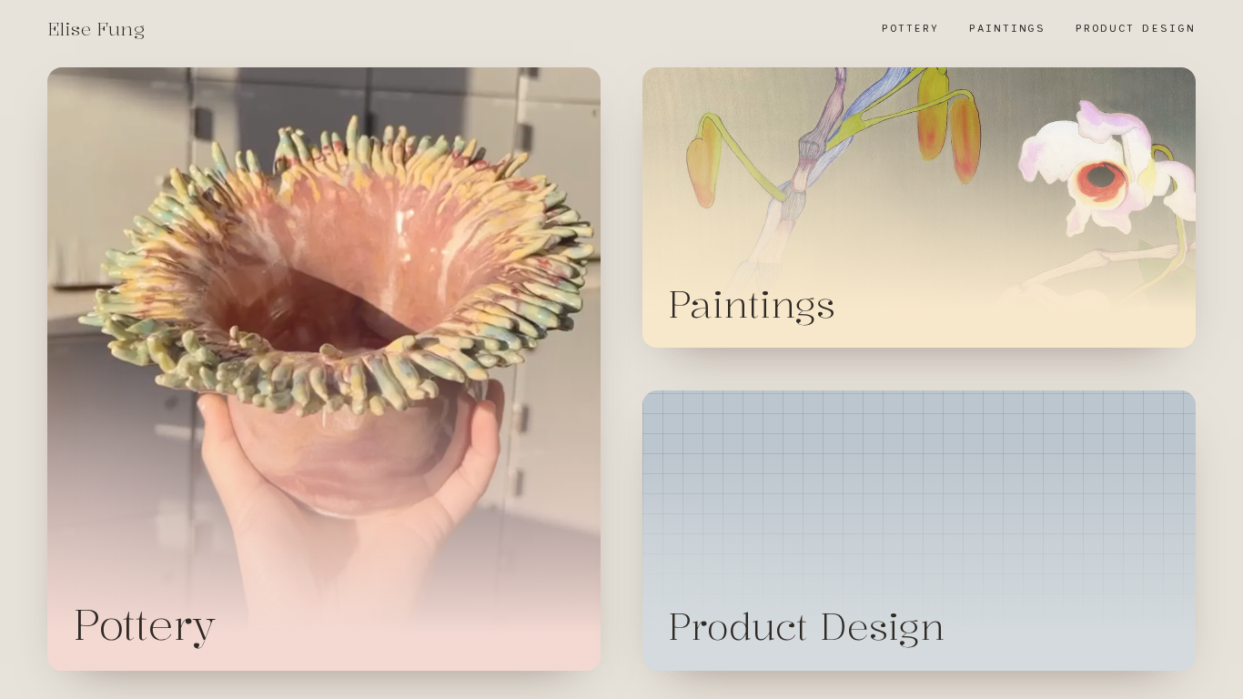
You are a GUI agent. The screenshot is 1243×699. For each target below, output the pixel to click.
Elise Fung (96, 29)
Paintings (1007, 28)
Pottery (910, 28)
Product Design (1136, 28)
